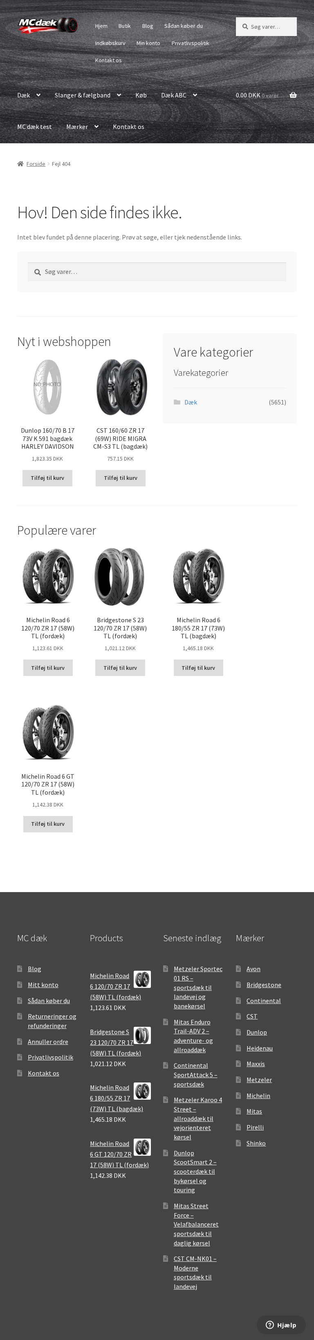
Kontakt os (108, 60)
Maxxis (256, 1064)
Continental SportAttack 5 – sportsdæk (196, 1074)
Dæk (23, 95)
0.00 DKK (257, 95)
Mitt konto (43, 985)
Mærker (77, 126)
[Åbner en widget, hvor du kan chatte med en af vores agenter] (281, 1325)
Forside (36, 163)
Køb (141, 95)
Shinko (256, 1143)
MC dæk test (34, 126)
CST (252, 1016)
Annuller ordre (48, 1041)
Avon (253, 969)
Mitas (254, 1111)
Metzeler (259, 1080)
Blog (147, 25)
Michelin (258, 1095)
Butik (125, 25)
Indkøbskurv (110, 43)
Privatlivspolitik (190, 43)
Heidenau (260, 1048)
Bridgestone (264, 985)
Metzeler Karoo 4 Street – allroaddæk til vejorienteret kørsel (198, 1118)
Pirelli (255, 1127)
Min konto (148, 43)
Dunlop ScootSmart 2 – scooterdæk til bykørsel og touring (195, 1171)
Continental (264, 1001)
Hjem (101, 25)
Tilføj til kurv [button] (47, 477)
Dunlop (257, 1032)
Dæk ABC (173, 95)
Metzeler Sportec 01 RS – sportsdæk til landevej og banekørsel (198, 987)
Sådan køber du (183, 25)
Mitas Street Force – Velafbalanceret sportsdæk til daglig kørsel (196, 1224)
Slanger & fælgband (82, 95)
